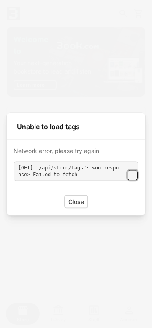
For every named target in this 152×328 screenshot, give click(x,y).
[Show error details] (133, 175)
